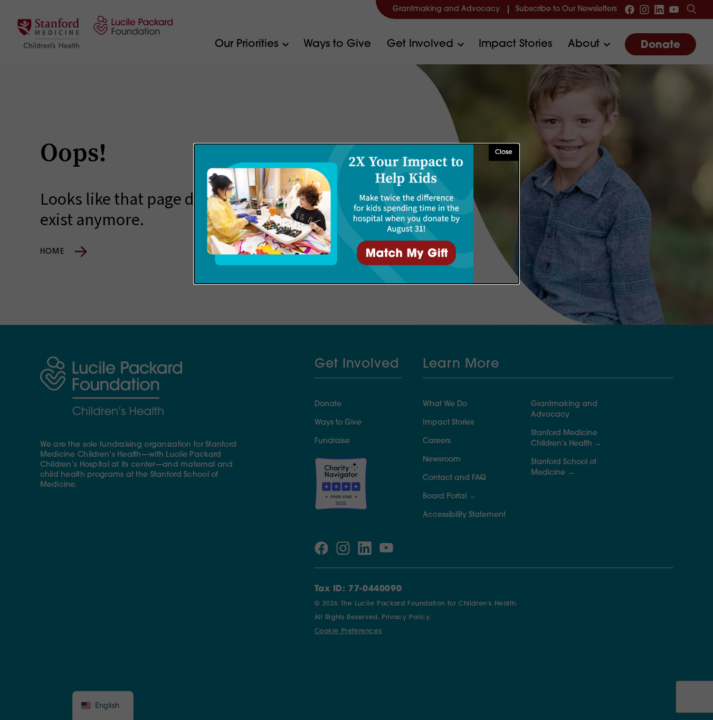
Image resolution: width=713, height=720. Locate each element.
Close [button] (503, 152)
